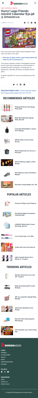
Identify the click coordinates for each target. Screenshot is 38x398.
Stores (3, 350)
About (3, 379)
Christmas (8, 8)
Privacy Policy (5, 384)
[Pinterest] (31, 23)
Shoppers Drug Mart (7, 362)
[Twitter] (25, 23)
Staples (3, 357)
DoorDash (4, 352)
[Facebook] (28, 23)
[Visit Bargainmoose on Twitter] (2, 372)
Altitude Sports (5, 355)
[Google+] (35, 23)
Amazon (14, 8)
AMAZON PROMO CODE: (10, 91)
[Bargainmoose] (19, 3)
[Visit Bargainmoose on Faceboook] (4, 372)
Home (2, 8)
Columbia (4, 364)
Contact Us (4, 382)
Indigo (3, 359)
